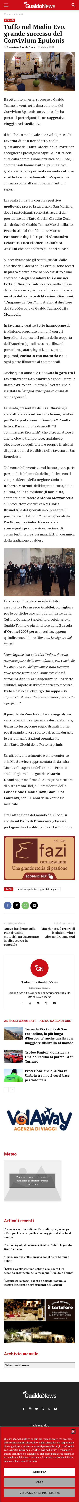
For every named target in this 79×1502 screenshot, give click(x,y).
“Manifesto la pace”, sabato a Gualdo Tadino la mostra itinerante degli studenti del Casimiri (35, 1282)
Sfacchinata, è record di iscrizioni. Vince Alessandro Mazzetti (58, 932)
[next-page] (12, 1089)
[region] (39, 573)
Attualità (18, 14)
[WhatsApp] (25, 905)
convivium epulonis (26, 889)
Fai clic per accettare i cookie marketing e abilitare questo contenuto (32, 1180)
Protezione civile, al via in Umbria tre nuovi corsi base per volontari (47, 1075)
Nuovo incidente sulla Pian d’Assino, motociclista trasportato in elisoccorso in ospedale (21, 936)
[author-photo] (39, 977)
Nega (39, 1482)
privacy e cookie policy (33, 1450)
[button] (73, 1431)
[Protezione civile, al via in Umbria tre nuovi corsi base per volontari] (13, 1075)
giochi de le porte (49, 889)
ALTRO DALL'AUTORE (55, 1021)
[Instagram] (31, 1003)
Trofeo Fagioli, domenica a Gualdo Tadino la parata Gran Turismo (49, 1057)
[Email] (34, 905)
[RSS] (43, 1408)
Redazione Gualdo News (21, 46)
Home (7, 14)
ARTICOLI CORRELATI (19, 1021)
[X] (16, 905)
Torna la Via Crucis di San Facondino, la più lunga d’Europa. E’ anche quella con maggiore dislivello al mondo (49, 1036)
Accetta (39, 1472)
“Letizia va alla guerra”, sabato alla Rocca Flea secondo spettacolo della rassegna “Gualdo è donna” (39, 1271)
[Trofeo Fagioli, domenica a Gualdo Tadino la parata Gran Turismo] (13, 1056)
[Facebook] (8, 905)
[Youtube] (56, 1003)
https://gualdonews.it (39, 987)
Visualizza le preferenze (39, 1493)
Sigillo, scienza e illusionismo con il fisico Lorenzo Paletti (36, 1259)
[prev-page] (6, 1089)
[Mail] (39, 1003)
